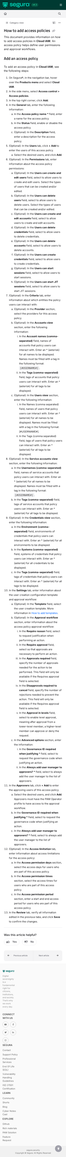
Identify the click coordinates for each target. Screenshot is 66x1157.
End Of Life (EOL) (8, 1068)
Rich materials (10, 1128)
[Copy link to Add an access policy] (43, 58)
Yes (14, 941)
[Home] (16, 5)
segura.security (33, 1150)
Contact (7, 1050)
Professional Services (9, 1060)
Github (6, 1124)
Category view (16, 23)
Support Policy (10, 1054)
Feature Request (7, 1138)
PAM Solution (9, 1132)
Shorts (6, 1102)
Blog (5, 1106)
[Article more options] (59, 23)
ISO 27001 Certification (9, 1087)
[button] (18, 955)
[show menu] (60, 5)
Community (8, 1098)
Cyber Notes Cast (9, 1113)
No (32, 941)
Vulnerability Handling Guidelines (9, 1077)
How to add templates (44, 613)
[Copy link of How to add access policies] (53, 31)
